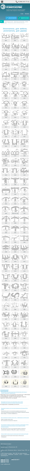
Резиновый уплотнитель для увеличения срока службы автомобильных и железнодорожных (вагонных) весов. (12, 402)
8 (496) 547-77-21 (23, 1)
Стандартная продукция (9, 21)
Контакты (27, 13)
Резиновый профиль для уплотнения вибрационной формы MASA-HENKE (14, 409)
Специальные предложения (4, 390)
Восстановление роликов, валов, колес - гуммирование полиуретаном (15, 417)
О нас (22, 13)
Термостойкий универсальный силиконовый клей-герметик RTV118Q (14, 433)
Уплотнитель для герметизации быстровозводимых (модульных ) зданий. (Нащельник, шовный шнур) (14, 393)
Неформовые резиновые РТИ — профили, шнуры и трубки (14, 22)
